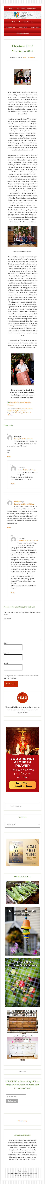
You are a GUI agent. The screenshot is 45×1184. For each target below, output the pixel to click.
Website (6, 663)
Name (6, 643)
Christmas (10, 415)
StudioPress (26, 1175)
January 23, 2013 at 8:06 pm (26, 470)
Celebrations (17, 408)
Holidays (10, 411)
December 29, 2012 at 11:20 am (28, 541)
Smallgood (17, 502)
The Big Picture (17, 411)
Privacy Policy (22, 1121)
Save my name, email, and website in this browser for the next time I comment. (21, 677)
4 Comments (31, 57)
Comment (7, 619)
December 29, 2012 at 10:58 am (24, 504)
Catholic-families (27, 413)
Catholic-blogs (18, 413)
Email (6, 653)
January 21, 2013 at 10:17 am (23, 439)
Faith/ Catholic (28, 408)
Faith (23, 408)
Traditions (24, 411)
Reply (9, 457)
